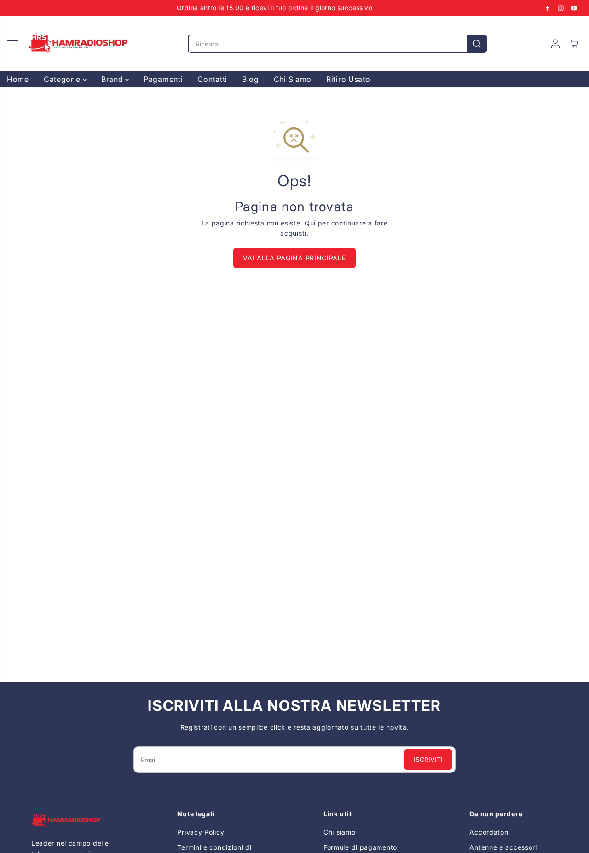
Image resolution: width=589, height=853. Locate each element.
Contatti (212, 79)
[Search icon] (477, 44)
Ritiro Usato (348, 79)
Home (18, 79)
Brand (113, 79)
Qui (310, 223)
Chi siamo (339, 832)
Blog (250, 79)
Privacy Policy (200, 832)
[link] (75, 820)
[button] (12, 43)
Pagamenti (163, 79)
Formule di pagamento (360, 847)
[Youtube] (574, 7)
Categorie (63, 79)
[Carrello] (574, 43)
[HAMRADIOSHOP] (78, 44)
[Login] (555, 43)
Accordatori (488, 832)
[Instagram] (560, 7)
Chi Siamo (293, 79)
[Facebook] (547, 7)
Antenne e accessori (503, 847)
